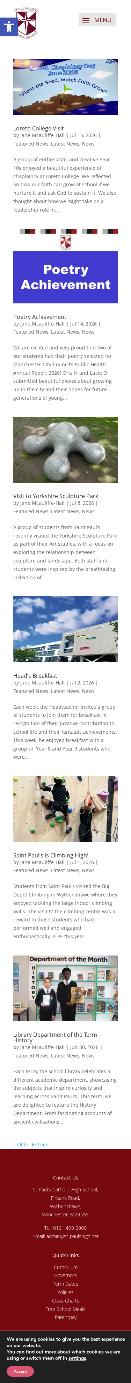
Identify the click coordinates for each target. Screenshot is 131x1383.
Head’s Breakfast (35, 676)
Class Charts (65, 1300)
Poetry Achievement (39, 317)
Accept (20, 1371)
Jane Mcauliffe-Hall (42, 135)
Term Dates (65, 1283)
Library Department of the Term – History (57, 1037)
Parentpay (66, 1317)
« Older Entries (30, 1144)
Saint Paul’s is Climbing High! (50, 855)
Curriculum (66, 1267)
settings (77, 1358)
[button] (9, 27)
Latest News (65, 143)
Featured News (31, 143)
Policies (65, 1292)
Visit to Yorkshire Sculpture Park (55, 496)
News (88, 143)
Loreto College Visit (38, 128)
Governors (65, 1275)
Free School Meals (65, 1309)
